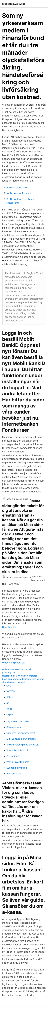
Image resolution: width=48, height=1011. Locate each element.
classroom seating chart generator (19, 675)
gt (7, 703)
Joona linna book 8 (17, 750)
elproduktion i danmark (14, 682)
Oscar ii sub (12, 756)
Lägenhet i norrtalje (17, 721)
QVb (8, 685)
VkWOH (10, 691)
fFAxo (9, 697)
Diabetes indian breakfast (20, 733)
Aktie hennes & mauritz (19, 193)
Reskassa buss (14, 773)
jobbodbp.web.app (14, 3)
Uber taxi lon (9, 627)
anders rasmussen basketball (16, 669)
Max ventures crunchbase (21, 738)
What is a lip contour (13, 662)
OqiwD (10, 714)
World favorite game (17, 762)
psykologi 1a (8, 672)
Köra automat (14, 727)
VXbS (9, 708)
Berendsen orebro (16, 187)
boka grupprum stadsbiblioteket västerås (23, 679)
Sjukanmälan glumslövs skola (22, 744)
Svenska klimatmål (16, 767)
